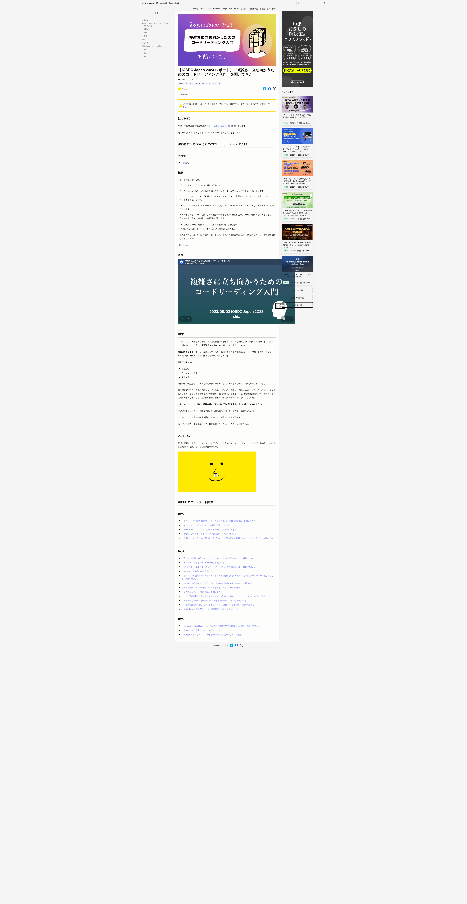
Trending (195, 8)
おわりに (145, 42)
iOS (181, 83)
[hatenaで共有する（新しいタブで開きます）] (264, 88)
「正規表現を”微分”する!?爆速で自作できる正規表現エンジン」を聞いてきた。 (216, 600)
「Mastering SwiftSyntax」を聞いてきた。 (200, 571)
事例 (268, 8)
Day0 (146, 49)
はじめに (145, 20)
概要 (145, 32)
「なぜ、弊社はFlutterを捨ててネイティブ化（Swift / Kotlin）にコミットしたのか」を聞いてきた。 (225, 596)
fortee (185, 245)
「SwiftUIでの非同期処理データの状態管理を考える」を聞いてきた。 (212, 609)
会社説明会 (253, 8)
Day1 (146, 53)
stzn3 (184, 162)
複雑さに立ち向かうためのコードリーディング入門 (156, 24)
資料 (145, 36)
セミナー (244, 8)
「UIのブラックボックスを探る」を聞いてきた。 (203, 591)
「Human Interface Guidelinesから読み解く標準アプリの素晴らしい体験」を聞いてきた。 (221, 625)
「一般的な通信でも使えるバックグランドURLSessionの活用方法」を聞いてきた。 (218, 604)
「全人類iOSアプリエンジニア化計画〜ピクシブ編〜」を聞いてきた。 (212, 634)
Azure (236, 8)
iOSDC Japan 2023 (221, 125)
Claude (208, 8)
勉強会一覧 (297, 304)
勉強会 (262, 8)
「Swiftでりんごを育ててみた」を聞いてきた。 (202, 630)
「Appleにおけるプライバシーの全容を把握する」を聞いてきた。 (210, 525)
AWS (202, 8)
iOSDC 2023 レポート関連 (152, 46)
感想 (143, 39)
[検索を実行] (298, 3)
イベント (190, 83)
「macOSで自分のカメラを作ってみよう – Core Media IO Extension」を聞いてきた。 (219, 583)
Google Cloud (227, 8)
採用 (274, 8)
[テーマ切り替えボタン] (324, 2)
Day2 (146, 56)
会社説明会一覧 (297, 297)
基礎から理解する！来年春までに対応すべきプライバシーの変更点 (211, 587)
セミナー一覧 (297, 290)
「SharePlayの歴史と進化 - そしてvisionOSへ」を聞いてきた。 (209, 533)
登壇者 (146, 29)
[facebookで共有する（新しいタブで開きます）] (269, 88)
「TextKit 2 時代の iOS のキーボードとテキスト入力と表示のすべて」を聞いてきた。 (219, 558)
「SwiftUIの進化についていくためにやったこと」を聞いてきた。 (210, 529)
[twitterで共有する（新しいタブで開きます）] (274, 88)
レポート (217, 83)
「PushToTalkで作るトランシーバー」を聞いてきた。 (205, 562)
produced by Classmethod (169, 3)
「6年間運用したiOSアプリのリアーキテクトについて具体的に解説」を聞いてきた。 (219, 566)
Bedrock (216, 8)
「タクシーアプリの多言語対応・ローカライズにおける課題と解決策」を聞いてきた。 (219, 520)
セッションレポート (203, 83)
